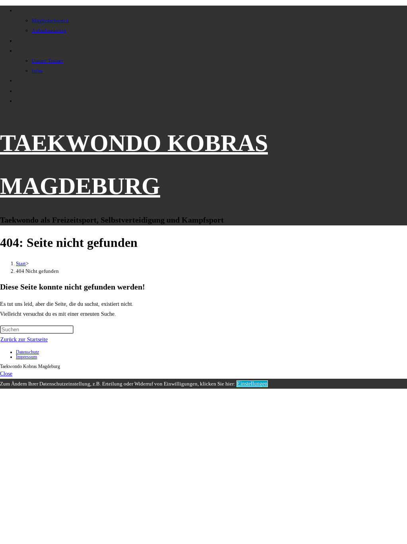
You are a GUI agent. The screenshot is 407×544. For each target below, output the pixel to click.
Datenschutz (27, 352)
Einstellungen (252, 384)
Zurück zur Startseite (24, 339)
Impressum (26, 357)
